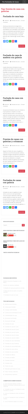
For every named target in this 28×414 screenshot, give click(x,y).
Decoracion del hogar (10, 321)
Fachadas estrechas (9, 360)
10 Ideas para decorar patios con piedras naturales (12, 291)
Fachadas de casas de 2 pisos (12, 329)
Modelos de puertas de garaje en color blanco (12, 281)
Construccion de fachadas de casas (13, 312)
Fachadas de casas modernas (12, 343)
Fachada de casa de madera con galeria (12, 56)
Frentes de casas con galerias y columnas (13, 140)
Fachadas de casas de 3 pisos (12, 332)
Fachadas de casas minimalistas (12, 340)
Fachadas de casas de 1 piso (11, 326)
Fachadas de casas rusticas (11, 349)
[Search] (23, 225)
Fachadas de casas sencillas (11, 352)
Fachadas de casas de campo (12, 335)
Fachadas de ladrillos (10, 357)
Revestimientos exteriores (11, 374)
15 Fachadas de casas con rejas (10, 295)
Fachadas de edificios (10, 354)
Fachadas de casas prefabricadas (13, 346)
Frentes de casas (9, 366)
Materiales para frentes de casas (12, 368)
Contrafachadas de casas (11, 315)
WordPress (22, 412)
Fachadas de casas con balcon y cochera (13, 394)
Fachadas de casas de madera (12, 338)
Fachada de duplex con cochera (15, 401)
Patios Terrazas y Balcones (11, 371)
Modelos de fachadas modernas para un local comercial (14, 385)
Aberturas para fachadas (11, 304)
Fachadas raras (8, 363)
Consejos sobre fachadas (11, 310)
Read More (21, 46)
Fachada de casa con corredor (13, 99)
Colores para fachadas (10, 307)
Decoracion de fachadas (10, 318)
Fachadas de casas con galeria (12, 181)
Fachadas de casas (15, 20)
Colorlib (13, 412)
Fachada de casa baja (13, 16)
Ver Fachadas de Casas (10, 2)
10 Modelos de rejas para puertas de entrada (13, 288)
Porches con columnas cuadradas (11, 285)
